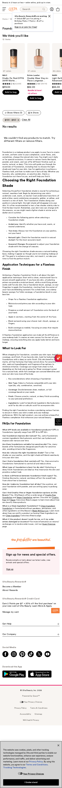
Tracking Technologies (14, 768)
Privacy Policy (36, 762)
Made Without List (40, 511)
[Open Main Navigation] (4, 9)
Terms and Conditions (37, 765)
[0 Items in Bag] (58, 9)
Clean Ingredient (13, 516)
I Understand (31, 782)
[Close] (58, 745)
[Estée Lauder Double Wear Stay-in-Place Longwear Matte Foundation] (38, 69)
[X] (49, 16)
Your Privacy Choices (33, 774)
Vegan (13, 500)
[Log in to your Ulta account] (52, 9)
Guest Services (48, 524)
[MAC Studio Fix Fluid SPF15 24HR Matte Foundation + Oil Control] (13, 66)
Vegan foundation (25, 497)
